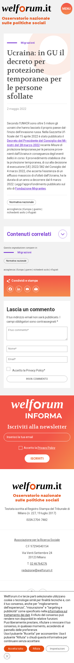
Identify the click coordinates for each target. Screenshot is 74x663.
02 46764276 (38, 563)
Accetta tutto (15, 648)
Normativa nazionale (21, 202)
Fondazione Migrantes (30, 188)
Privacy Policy (35, 370)
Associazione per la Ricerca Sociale (37, 540)
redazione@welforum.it (37, 570)
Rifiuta (36, 648)
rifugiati (31, 212)
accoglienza (14, 209)
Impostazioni (57, 648)
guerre (37, 209)
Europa (27, 209)
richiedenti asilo (16, 212)
